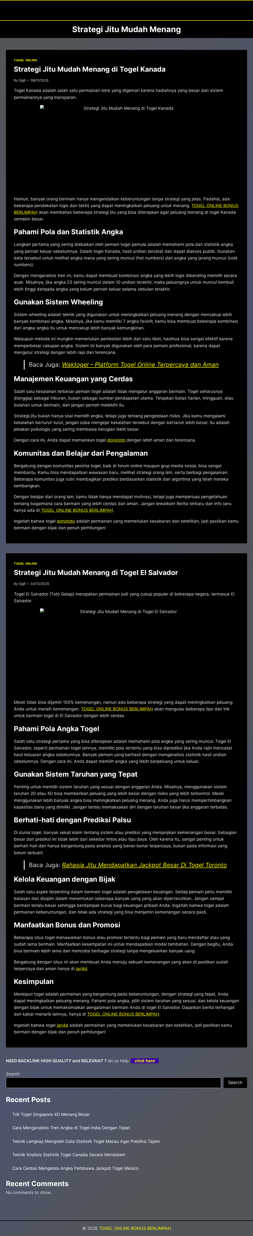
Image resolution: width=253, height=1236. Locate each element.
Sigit (22, 80)
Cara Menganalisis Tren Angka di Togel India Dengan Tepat (71, 1127)
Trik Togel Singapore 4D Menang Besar (51, 1114)
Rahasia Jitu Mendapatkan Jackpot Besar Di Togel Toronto (144, 865)
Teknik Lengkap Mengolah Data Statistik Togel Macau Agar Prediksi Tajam (86, 1141)
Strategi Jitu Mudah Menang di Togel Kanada (90, 69)
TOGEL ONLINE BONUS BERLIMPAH (135, 1228)
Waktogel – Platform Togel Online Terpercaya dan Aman (140, 364)
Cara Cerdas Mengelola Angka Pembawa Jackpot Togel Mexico (75, 1168)
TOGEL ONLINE (25, 60)
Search (13, 1073)
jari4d (81, 968)
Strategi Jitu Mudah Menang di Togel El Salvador (96, 572)
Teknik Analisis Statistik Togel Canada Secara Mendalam (68, 1154)
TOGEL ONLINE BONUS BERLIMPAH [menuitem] (77, 510)
